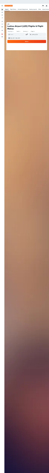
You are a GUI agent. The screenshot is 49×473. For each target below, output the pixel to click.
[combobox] (26, 31)
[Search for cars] (2, 15)
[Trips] (2, 30)
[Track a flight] (2, 24)
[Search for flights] (2, 9)
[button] (2, 5)
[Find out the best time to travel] (2, 26)
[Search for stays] (2, 12)
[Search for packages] (2, 17)
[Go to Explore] (2, 21)
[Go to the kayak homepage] (9, 5)
